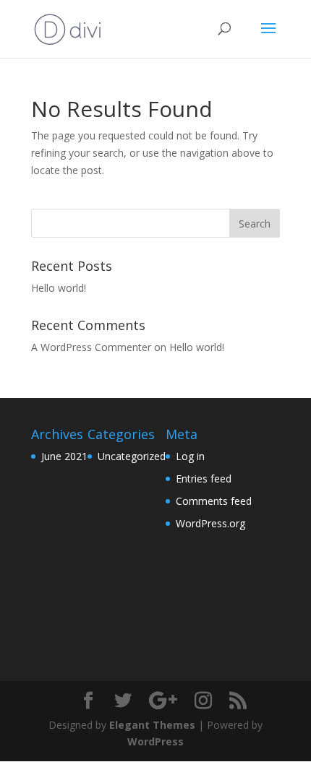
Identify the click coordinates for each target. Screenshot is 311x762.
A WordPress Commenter (91, 347)
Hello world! (58, 288)
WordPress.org (210, 523)
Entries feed (203, 478)
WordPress (155, 741)
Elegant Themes (152, 725)
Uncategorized (132, 456)
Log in (190, 456)
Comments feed (214, 501)
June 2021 (64, 456)
